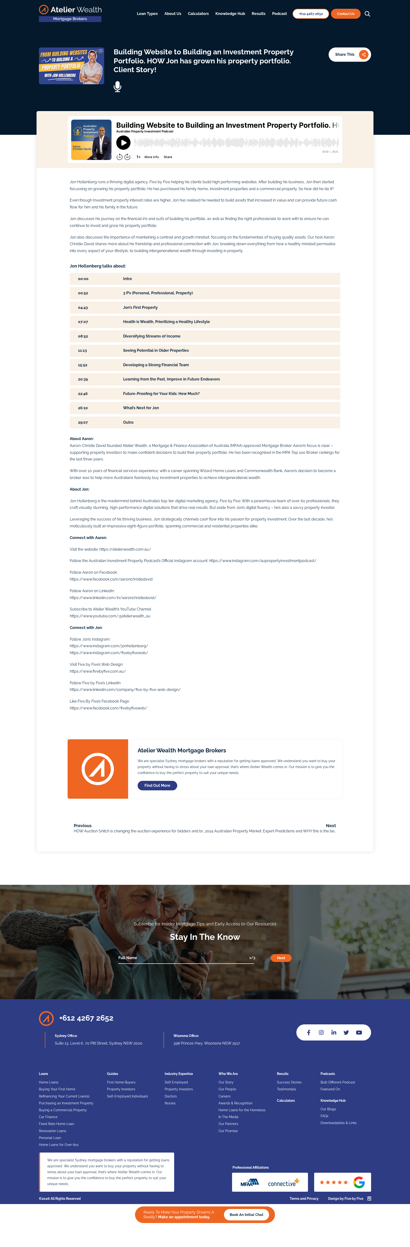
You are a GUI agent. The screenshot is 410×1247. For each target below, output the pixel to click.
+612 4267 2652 (86, 1017)
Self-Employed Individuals (127, 1096)
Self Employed (176, 1082)
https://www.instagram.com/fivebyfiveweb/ (109, 653)
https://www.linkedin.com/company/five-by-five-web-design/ (125, 689)
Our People (227, 1089)
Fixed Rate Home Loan (56, 1124)
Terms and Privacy (304, 1198)
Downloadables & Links (339, 1123)
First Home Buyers (121, 1082)
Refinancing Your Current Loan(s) (64, 1096)
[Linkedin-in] (333, 1032)
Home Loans (48, 1082)
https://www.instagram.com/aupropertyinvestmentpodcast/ (263, 560)
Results (259, 13)
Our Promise (228, 1131)
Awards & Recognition (235, 1103)
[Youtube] (359, 1032)
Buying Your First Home (57, 1089)
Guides (112, 1074)
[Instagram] (321, 1032)
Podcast (279, 13)
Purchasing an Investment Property (66, 1103)
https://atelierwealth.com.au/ (125, 549)
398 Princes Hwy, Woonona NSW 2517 (206, 1043)
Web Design (111, 664)
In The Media (228, 1117)
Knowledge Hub (230, 13)
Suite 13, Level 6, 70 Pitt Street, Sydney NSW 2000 (98, 1043)
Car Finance (48, 1117)
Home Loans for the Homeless (242, 1110)
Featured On (330, 1089)
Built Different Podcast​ (338, 1082)
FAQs (324, 1116)
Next (281, 958)
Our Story (226, 1082)
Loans (43, 1074)
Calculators (198, 13)
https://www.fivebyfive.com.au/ (98, 671)
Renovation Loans (52, 1131)
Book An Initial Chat (246, 1215)
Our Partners (228, 1124)
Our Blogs (328, 1109)
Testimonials (286, 1089)
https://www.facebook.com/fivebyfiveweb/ (108, 708)
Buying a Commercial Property (63, 1110)
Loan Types (147, 13)
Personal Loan (50, 1138)
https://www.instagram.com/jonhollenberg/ (109, 646)
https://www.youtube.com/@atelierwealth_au (110, 616)
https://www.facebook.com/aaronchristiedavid (111, 579)
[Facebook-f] (308, 1032)
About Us (172, 13)
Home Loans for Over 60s (59, 1145)
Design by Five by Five (345, 1198)
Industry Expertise (179, 1074)
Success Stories (289, 1082)
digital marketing (189, 501)
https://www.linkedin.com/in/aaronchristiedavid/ (113, 597)
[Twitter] (346, 1032)
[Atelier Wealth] (70, 21)
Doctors (171, 1096)
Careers (225, 1096)
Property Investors (121, 1089)
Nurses (170, 1103)
